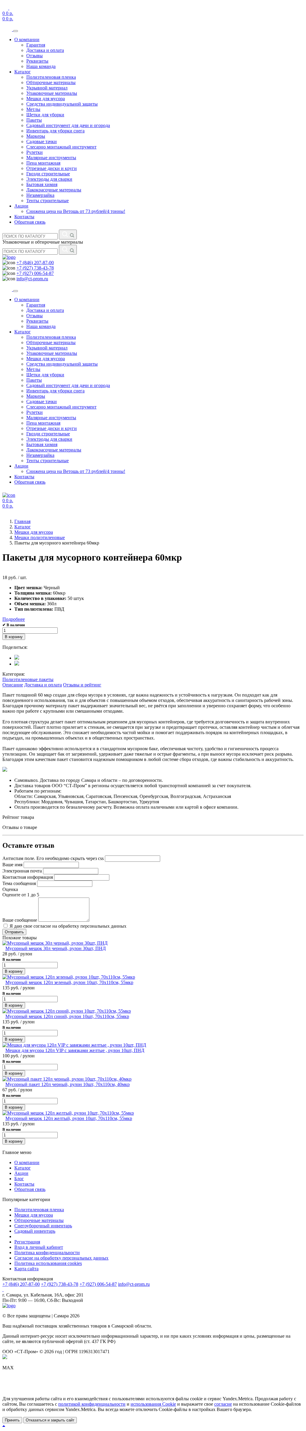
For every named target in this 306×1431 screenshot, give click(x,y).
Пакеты (34, 120)
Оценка (10, 889)
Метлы (33, 109)
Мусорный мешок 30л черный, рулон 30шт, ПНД (55, 948)
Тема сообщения (19, 883)
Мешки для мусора (45, 98)
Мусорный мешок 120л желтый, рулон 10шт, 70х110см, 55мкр (68, 1118)
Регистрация (27, 1241)
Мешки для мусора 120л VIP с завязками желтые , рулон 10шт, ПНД (74, 1050)
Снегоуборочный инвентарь (43, 1225)
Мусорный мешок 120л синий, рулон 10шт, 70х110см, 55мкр (67, 1016)
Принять (12, 1420)
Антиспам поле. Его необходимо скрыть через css (53, 858)
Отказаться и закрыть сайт (50, 1420)
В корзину (14, 637)
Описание (12, 684)
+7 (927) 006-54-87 (35, 273)
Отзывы (34, 55)
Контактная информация (27, 877)
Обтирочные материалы (51, 82)
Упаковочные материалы (51, 93)
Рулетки (34, 152)
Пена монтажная (43, 162)
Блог (19, 1178)
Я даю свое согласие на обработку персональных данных (67, 926)
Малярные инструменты (51, 157)
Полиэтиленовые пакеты (27, 679)
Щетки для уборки (45, 114)
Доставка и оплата (45, 50)
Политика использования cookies (48, 1263)
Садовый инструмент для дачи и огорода (68, 125)
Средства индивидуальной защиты (62, 103)
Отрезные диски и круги (51, 168)
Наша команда (41, 66)
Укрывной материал (47, 87)
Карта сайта (26, 1268)
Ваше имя (12, 864)
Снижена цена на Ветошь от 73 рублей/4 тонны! (75, 211)
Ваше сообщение (19, 920)
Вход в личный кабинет (38, 1247)
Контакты (24, 216)
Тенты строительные (47, 200)
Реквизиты (37, 61)
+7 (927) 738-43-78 (35, 267)
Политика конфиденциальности (47, 1252)
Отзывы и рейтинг (82, 684)
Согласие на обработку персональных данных (61, 1257)
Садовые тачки (41, 141)
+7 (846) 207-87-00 (35, 262)
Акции (21, 205)
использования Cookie (153, 1404)
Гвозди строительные (48, 173)
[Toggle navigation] (15, 31)
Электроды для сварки (49, 179)
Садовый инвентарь (34, 1231)
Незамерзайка (40, 195)
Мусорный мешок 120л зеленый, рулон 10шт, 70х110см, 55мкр (69, 982)
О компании (26, 39)
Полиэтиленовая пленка (51, 77)
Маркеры (35, 136)
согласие (223, 1404)
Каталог (22, 71)
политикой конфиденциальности (92, 1404)
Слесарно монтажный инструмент (61, 146)
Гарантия (35, 44)
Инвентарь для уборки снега (55, 130)
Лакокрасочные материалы (53, 189)
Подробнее (13, 619)
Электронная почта (22, 870)
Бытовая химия (41, 184)
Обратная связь (29, 222)
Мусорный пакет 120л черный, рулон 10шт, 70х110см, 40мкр (67, 1084)
